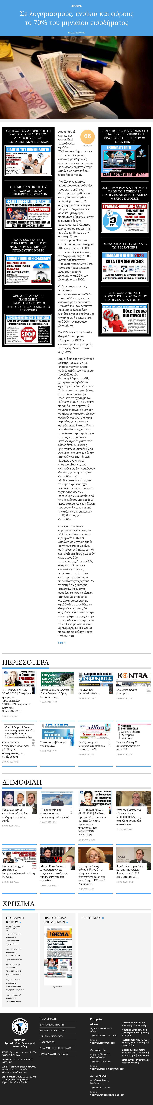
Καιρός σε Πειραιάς (12, 944)
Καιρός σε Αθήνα (11, 928)
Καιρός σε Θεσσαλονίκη (14, 959)
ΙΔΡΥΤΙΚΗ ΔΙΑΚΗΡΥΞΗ (51, 1036)
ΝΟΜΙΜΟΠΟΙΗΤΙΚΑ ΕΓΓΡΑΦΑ (55, 1048)
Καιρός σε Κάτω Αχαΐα (13, 974)
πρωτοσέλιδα (57, 987)
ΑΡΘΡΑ (76, 6)
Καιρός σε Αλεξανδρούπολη (15, 990)
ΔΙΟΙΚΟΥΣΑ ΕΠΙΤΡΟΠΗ (52, 1024)
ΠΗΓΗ (62, 642)
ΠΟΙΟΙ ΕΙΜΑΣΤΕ (48, 1018)
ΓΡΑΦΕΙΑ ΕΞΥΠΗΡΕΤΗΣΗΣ (54, 1053)
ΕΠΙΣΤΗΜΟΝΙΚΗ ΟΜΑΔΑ (53, 1030)
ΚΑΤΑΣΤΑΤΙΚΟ (47, 1042)
